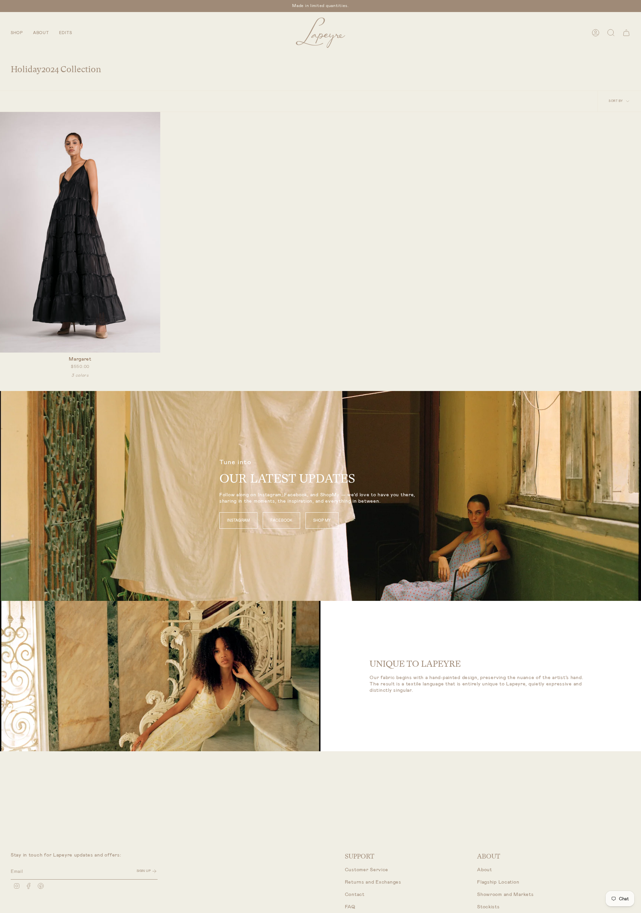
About (484, 870)
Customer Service (367, 870)
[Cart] (626, 32)
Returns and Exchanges (373, 882)
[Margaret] (80, 232)
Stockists (488, 907)
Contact (355, 894)
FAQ (350, 907)
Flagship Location (498, 882)
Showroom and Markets (505, 894)
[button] (17, 32)
